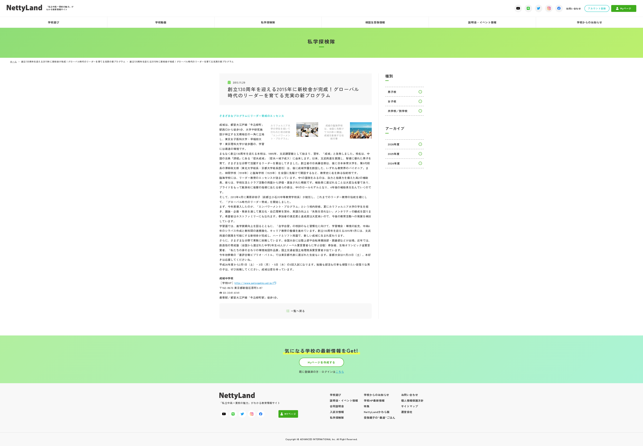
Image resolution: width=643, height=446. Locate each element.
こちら (340, 372)
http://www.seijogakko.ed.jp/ (254, 283)
